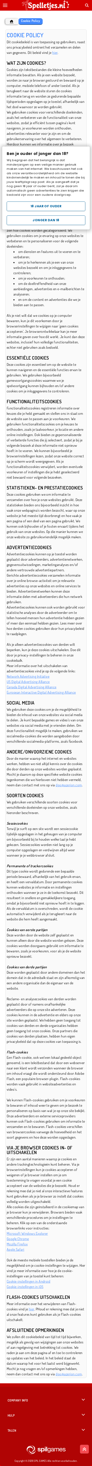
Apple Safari (15, 1249)
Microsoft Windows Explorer (27, 1233)
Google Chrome (18, 1239)
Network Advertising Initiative (28, 676)
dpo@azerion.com (69, 785)
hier (55, 52)
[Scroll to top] (84, 1449)
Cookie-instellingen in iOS (25, 1286)
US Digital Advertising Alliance (28, 681)
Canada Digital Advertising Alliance (31, 687)
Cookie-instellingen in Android (28, 1281)
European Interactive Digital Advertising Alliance (41, 692)
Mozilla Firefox (17, 1244)
